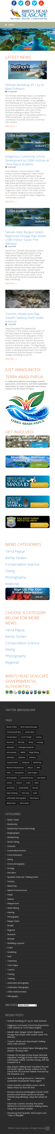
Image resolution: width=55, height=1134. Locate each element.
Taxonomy (12, 961)
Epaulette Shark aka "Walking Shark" (23, 877)
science (9, 783)
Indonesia (10, 757)
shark (36, 783)
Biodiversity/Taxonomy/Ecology (21, 828)
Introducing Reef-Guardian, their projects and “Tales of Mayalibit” (26, 1114)
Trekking (11, 978)
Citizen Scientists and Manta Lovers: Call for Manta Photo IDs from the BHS (26, 1086)
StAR (9, 956)
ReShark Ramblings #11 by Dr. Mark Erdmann (25, 87)
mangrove (26, 762)
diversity (21, 742)
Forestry (11, 881)
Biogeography (13, 833)
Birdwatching (13, 837)
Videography (12, 996)
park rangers (33, 773)
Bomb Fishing (13, 842)
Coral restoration (14, 855)
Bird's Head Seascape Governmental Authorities (27, 681)
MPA (38, 767)
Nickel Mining (13, 908)
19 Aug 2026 (12, 91)
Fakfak (22, 752)
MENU (11, 24)
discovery (10, 742)
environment (11, 752)
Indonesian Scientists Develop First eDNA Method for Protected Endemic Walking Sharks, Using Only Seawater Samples (27, 1106)
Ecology (10, 868)
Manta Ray (37, 762)
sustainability (23, 788)
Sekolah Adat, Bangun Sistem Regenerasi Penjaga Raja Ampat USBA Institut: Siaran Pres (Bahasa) (25, 237)
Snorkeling (11, 952)
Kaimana (32, 757)
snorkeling (11, 788)
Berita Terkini (12, 727)
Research (11, 934)
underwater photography (16, 798)
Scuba (10, 947)
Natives (10, 899)
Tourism (11, 969)
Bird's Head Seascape (29, 727)
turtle (35, 793)
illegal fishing (34, 752)
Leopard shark (12, 762)
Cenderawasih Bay (14, 732)
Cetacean (11, 846)
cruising (38, 737)
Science (19, 783)
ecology (40, 742)
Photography (13, 916)
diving (30, 742)
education (10, 747)
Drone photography (15, 864)
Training (10, 974)
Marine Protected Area (15, 767)
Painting (10, 912)
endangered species (26, 747)
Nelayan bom (13, 903)
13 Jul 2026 (12, 324)
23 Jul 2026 (12, 167)
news (9, 773)
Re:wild (10, 925)
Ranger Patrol (13, 921)
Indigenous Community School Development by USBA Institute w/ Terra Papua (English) (27, 160)
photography (12, 778)
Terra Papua (12, 965)
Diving (10, 859)
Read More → (11, 126)
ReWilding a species (15, 943)
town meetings (12, 793)
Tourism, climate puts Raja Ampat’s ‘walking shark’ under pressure (24, 317)
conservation (30, 732)
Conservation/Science (16, 850)
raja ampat (41, 778)
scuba (28, 783)
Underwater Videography (18, 987)
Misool (30, 767)
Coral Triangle (26, 737)
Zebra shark (24, 803)
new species (19, 773)
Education (11, 872)
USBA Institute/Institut (17, 991)
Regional (11, 930)
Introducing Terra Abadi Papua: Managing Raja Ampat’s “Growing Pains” (27, 1049)
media (10, 894)
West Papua (34, 798)
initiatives (21, 757)
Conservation (12, 737)
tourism (35, 788)
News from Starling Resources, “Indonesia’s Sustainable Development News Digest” (26, 1079)
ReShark (10, 938)
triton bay (25, 793)
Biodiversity (12, 824)
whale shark (11, 803)
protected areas (27, 778)
